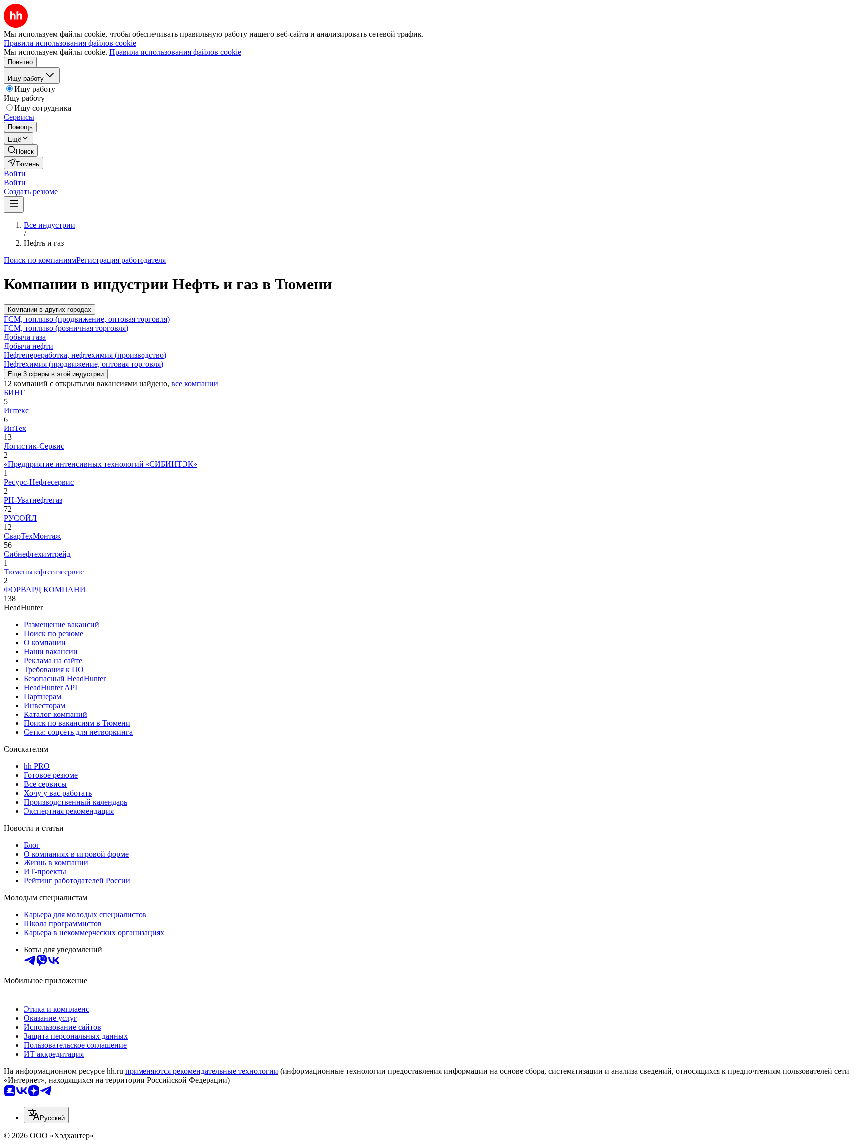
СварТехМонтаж (32, 536)
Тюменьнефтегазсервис (44, 572)
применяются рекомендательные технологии (201, 1071)
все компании (194, 383)
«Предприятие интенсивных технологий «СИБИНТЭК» (100, 464)
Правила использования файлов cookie (175, 52)
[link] (21, 150)
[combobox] (46, 1115)
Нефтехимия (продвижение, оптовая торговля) (83, 364)
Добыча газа (25, 337)
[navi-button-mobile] (14, 204)
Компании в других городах (49, 309)
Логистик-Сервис (34, 446)
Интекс (16, 410)
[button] (15, 173)
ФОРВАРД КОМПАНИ (45, 589)
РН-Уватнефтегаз (33, 500)
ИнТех (15, 428)
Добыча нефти (28, 346)
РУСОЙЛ (20, 518)
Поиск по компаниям (40, 260)
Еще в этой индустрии (56, 374)
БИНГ (14, 392)
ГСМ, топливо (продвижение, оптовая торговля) (87, 319)
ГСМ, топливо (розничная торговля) (66, 328)
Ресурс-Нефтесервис (39, 482)
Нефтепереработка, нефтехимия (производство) (85, 355)
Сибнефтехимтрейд (37, 554)
